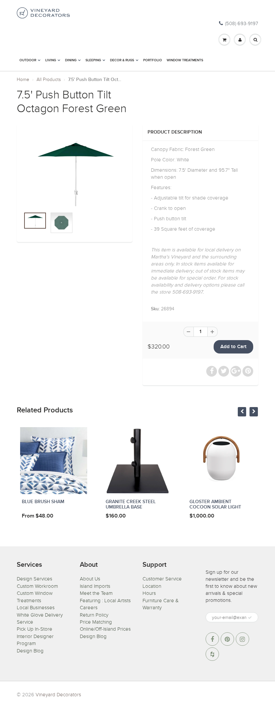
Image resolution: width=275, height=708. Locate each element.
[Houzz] (212, 654)
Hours (149, 593)
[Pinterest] (227, 639)
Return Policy (94, 615)
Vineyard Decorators (58, 695)
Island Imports (95, 586)
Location (152, 586)
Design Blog (30, 651)
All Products (49, 79)
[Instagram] (242, 639)
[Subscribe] (250, 617)
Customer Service (162, 579)
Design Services (34, 579)
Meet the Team (96, 593)
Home (23, 79)
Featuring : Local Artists (105, 601)
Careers (89, 608)
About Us (90, 579)
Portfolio (152, 60)
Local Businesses (36, 608)
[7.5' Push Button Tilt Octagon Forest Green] (74, 169)
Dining (70, 60)
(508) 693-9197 (241, 23)
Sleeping (93, 60)
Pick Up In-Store (34, 629)
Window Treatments (185, 60)
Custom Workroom (37, 586)
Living (50, 60)
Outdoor (27, 60)
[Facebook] (212, 639)
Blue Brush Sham (43, 501)
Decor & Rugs (122, 60)
